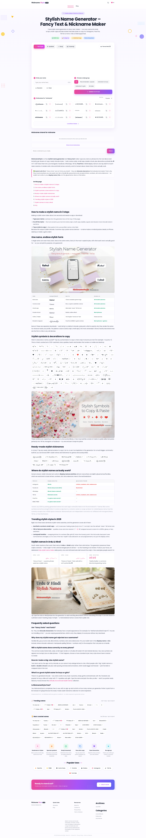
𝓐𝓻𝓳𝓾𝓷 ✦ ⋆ (76, 461)
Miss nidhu (68, 737)
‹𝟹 (92, 359)
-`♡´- (111, 351)
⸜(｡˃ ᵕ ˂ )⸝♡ (64, 363)
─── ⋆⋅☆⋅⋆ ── (46, 351)
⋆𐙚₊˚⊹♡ (43, 363)
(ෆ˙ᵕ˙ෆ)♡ (76, 367)
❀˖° (95, 371)
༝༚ (69, 367)
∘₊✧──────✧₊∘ (79, 375)
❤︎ (33, 355)
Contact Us (77, 807)
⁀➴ (56, 346)
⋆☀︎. (47, 375)
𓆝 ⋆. (67, 383)
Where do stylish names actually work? (47, 196)
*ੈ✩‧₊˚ (79, 371)
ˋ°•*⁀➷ (41, 346)
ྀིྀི (47, 371)
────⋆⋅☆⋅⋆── (38, 375)
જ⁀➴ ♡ (35, 351)
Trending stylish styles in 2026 (44, 199)
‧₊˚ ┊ (95, 346)
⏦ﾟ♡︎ (48, 359)
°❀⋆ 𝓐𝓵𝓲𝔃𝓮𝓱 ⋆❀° (38, 465)
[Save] (49, 104)
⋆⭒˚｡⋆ (44, 379)
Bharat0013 (103, 720)
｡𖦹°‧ (78, 351)
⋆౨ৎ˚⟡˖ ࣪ (97, 375)
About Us (76, 805)
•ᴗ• (90, 371)
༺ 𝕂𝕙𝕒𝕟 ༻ (63, 465)
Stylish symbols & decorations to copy (47, 190)
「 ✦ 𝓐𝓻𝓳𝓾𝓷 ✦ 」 (87, 461)
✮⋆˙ (105, 351)
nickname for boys (103, 82)
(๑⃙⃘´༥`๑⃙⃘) (103, 379)
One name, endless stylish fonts (45, 187)
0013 (87, 733)
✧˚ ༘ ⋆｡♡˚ (85, 367)
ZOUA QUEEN (79, 737)
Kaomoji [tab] (70, 46)
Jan (74, 705)
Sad (48, 709)
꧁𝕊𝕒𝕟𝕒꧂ (66, 461)
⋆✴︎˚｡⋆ (98, 351)
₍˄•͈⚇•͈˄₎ (108, 383)
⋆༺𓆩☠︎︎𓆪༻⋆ (48, 367)
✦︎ (55, 379)
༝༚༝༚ (112, 355)
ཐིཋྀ (109, 379)
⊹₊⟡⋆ (51, 355)
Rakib (102, 733)
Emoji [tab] (60, 46)
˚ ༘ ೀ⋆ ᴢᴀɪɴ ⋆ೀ (51, 465)
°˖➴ (81, 346)
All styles (91, 86)
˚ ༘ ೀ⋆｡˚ (35, 363)
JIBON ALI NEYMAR (63, 705)
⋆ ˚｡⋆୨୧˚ (104, 367)
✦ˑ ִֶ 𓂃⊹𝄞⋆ (84, 383)
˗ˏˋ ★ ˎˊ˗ (86, 359)
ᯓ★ (75, 346)
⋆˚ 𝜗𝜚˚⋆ (101, 363)
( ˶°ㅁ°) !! (36, 371)
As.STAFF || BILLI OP (54, 733)
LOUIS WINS (86, 725)
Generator (71, 6)
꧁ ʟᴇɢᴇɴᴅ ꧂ (101, 461)
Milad (35, 733)
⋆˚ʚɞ (57, 367)
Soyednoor (36, 725)
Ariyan (59, 737)
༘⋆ (43, 359)
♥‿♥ (61, 379)
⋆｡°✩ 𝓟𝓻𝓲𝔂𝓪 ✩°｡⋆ (91, 457)
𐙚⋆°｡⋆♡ (74, 363)
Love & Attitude (99, 814)
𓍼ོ (85, 371)
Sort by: (101, 97)
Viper (77, 725)
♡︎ (38, 379)
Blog (77, 6)
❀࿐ (68, 379)
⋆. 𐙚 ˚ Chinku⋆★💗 (38, 709)
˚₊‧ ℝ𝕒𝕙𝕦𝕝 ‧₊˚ (79, 457)
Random (39, 88)
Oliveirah (68, 725)
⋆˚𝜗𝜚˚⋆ (58, 355)
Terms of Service (78, 812)
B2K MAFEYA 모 (49, 737)
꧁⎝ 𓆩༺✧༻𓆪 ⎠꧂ (40, 387)
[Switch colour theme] (108, 2)
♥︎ (52, 371)
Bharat (94, 733)
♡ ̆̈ (34, 379)
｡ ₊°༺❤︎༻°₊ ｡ (58, 375)
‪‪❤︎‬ (95, 363)
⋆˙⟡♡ (67, 371)
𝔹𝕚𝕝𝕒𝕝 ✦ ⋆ (45, 461)
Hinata (79, 733)
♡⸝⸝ (90, 363)
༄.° (97, 359)
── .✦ (69, 346)
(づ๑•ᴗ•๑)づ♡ (52, 383)
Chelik (105, 729)
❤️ (78, 355)
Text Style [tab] (39, 46)
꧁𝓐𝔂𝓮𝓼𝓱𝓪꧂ (37, 457)
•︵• (111, 371)
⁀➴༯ (72, 351)
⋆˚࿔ (67, 351)
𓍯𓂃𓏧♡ (36, 359)
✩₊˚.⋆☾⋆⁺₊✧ (37, 367)
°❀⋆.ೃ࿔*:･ (104, 355)
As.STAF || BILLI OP (68, 733)
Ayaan (42, 733)
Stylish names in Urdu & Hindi (44, 202)
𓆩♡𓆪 (64, 367)
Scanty (46, 720)
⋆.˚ (46, 355)
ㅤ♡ (98, 367)
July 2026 (98, 806)
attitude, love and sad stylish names (60, 681)
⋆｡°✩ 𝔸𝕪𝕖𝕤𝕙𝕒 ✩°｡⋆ (51, 457)
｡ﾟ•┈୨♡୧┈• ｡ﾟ (93, 379)
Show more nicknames (73, 145)
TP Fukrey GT (58, 709)
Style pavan (37, 729)
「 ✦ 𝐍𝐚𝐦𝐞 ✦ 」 (88, 351)
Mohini (67, 709)
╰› (47, 346)
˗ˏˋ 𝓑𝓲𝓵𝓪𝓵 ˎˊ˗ (36, 461)
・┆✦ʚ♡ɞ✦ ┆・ (65, 359)
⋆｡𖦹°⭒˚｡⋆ (83, 363)
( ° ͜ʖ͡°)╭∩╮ (106, 375)
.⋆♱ (52, 387)
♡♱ (92, 383)
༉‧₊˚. (79, 359)
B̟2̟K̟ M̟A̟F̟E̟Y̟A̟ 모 (37, 737)
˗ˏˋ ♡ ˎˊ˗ (39, 355)
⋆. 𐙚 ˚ (61, 351)
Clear (50, 88)
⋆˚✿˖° (92, 355)
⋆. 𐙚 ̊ (105, 371)
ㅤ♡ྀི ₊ (55, 363)
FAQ (36, 205)
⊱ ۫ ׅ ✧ (62, 346)
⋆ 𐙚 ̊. (50, 379)
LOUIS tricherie (98, 725)
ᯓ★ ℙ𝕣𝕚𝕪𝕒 (104, 457)
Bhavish (46, 729)
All (76, 82)
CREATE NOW (105, 784)
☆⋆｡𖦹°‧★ (59, 371)
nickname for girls (81, 86)
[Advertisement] (73, 62)
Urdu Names (99, 818)
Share (111, 151)
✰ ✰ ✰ (90, 375)
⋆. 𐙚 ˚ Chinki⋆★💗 (49, 705)
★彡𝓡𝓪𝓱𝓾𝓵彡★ (66, 457)
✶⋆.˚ (92, 367)
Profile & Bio (98, 816)
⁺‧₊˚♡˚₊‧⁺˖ (74, 383)
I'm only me (36, 705)
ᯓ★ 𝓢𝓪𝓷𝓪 (55, 461)
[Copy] (46, 104)
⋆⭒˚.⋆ (54, 359)
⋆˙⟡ (105, 346)
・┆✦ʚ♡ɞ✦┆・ (38, 383)
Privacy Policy (77, 810)
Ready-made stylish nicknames (45, 193)
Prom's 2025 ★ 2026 (79, 709)
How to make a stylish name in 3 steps (47, 184)
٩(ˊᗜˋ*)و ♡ (81, 379)
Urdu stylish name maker (46, 550)
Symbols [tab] (50, 46)
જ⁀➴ (34, 346)
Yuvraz (81, 705)
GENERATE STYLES (94, 92)
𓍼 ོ (97, 383)
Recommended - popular (87, 82)
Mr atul (90, 705)
